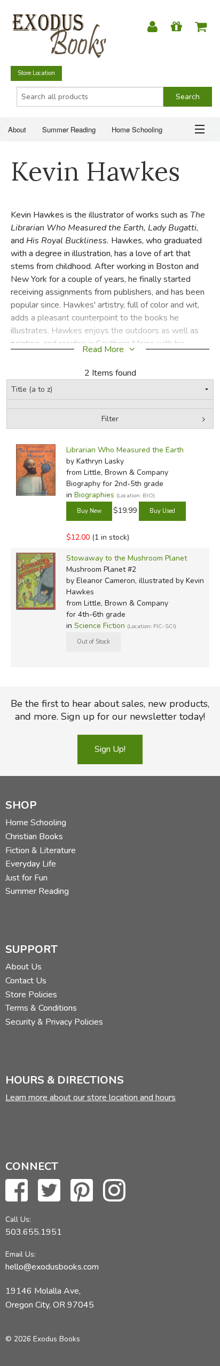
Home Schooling (137, 129)
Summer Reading (69, 129)
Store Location (36, 73)
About (17, 129)
